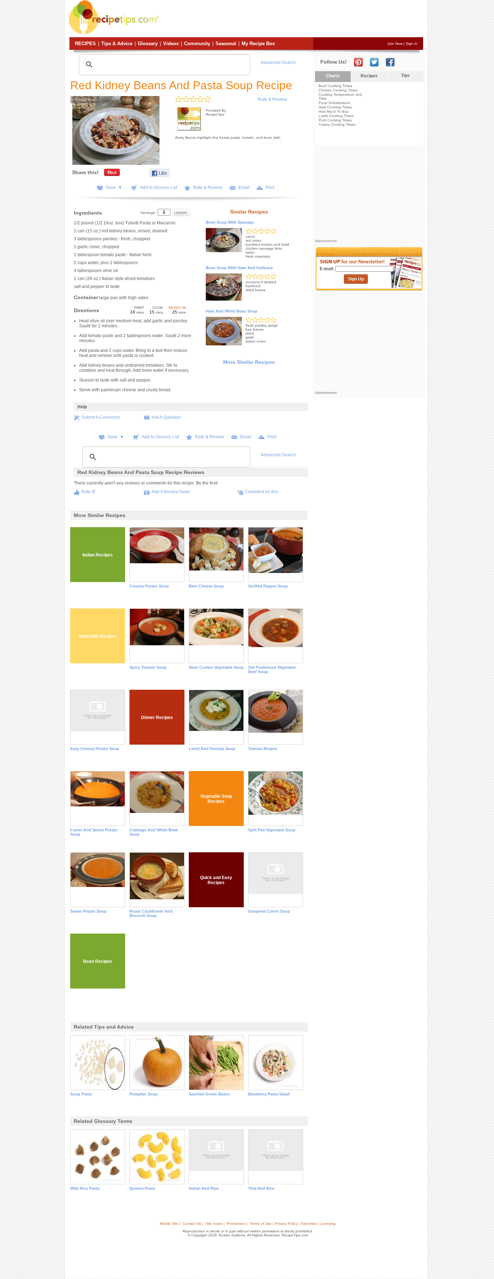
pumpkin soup (143, 1094)
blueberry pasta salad (269, 1094)
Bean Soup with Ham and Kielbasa (239, 268)
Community (197, 43)
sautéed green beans (209, 1094)
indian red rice (204, 1188)
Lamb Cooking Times (336, 116)
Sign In (412, 44)
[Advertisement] (291, 19)
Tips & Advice (116, 43)
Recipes (85, 43)
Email (244, 187)
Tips (405, 75)
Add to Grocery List (158, 187)
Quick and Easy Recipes (216, 880)
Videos (171, 43)
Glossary (148, 43)
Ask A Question (166, 417)
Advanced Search (278, 62)
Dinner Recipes (157, 717)
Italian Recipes (97, 554)
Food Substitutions (334, 103)
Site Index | (215, 1224)
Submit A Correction (100, 417)
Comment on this (261, 491)
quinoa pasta (142, 1188)
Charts (333, 75)
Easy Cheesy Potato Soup (94, 748)
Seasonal (226, 43)
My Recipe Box (258, 43)
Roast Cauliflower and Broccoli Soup (151, 913)
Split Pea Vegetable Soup (271, 830)
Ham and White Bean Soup (231, 311)
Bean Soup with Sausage (230, 222)
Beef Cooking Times (335, 86)
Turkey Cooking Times (337, 124)
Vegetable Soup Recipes (216, 799)
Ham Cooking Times (335, 107)
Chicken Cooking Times (338, 90)
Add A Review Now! (171, 491)
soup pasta (81, 1094)
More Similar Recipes (249, 362)
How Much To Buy (334, 111)
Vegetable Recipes (97, 636)
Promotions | (237, 1224)
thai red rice (261, 1188)
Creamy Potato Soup (149, 586)
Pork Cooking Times (335, 120)
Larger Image (85, 100)
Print (269, 187)
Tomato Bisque (262, 748)
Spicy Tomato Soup (148, 667)
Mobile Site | (170, 1224)
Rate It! (88, 491)
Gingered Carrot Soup (269, 911)
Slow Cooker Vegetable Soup (216, 667)
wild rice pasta (84, 1188)
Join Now (395, 44)
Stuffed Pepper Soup (268, 586)
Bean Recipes (97, 961)
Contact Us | (193, 1224)
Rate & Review (272, 99)
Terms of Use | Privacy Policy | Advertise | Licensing (293, 1224)
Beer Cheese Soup (206, 586)
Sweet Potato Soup (88, 911)
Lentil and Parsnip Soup (212, 748)
